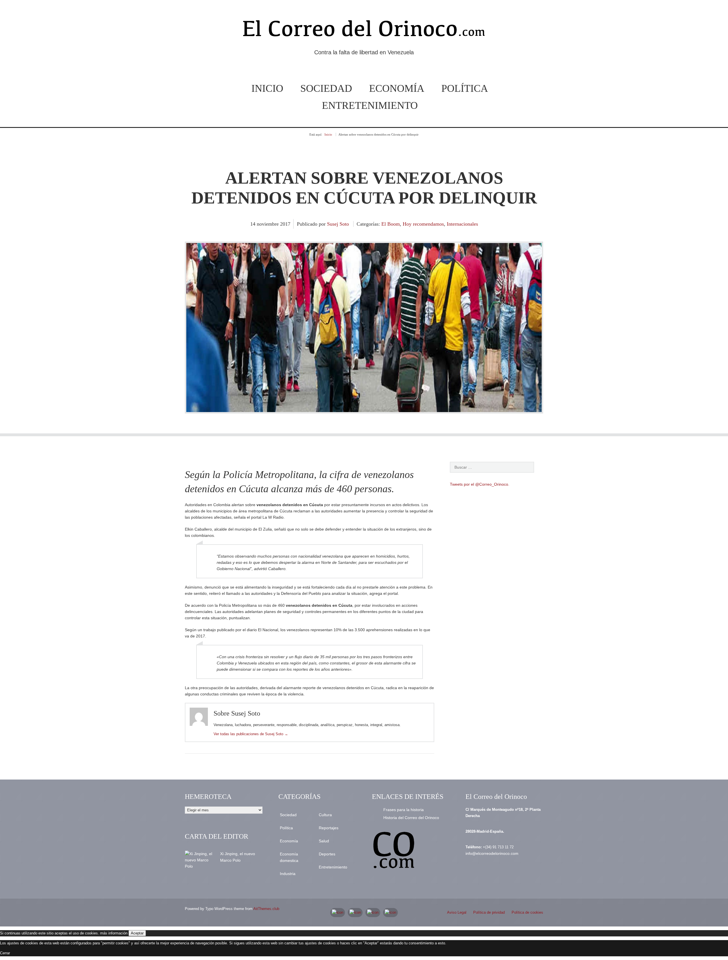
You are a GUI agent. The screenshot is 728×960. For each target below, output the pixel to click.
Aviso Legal (456, 912)
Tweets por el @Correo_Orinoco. (479, 484)
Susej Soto (338, 224)
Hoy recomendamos (423, 224)
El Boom (390, 224)
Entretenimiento (370, 105)
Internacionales (462, 224)
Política (464, 88)
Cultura (325, 815)
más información (113, 933)
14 (253, 224)
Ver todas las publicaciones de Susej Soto (251, 734)
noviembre (268, 224)
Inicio (267, 88)
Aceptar (137, 933)
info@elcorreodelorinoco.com (492, 853)
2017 (285, 224)
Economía (396, 88)
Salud (324, 841)
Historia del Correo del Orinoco (411, 817)
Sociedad (326, 88)
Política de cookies (527, 912)
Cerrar (5, 953)
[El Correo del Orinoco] (364, 30)
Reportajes (328, 828)
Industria (287, 873)
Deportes (327, 854)
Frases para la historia (403, 809)
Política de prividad (489, 912)
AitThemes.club (266, 909)
